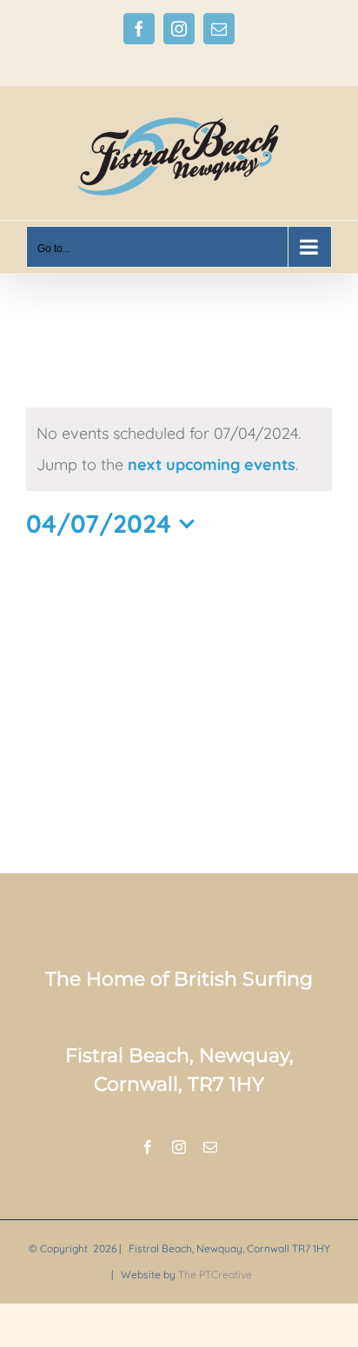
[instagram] (179, 1147)
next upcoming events (211, 464)
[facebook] (148, 1147)
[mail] (210, 1147)
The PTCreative (215, 1274)
